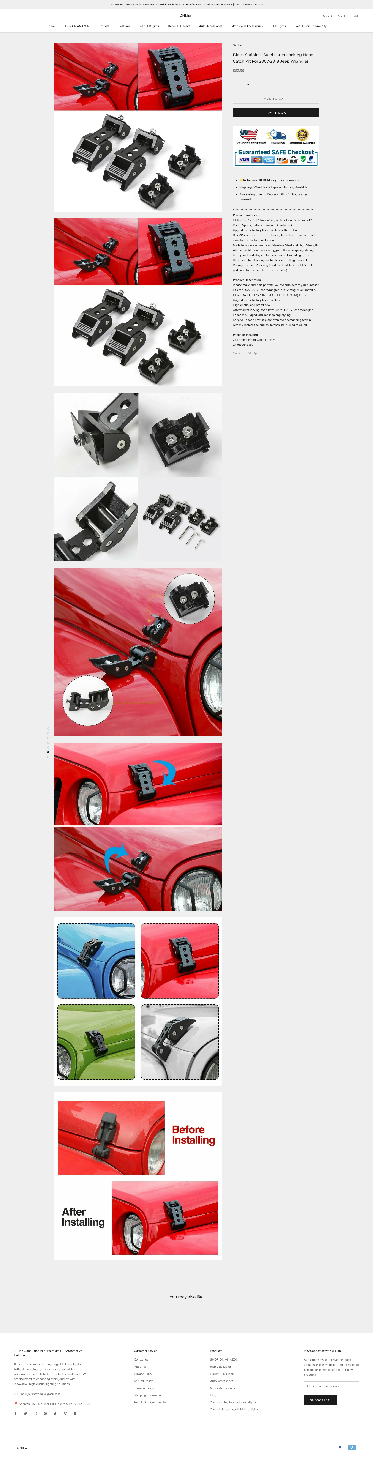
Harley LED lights (179, 26)
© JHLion (22, 1447)
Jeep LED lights (149, 26)
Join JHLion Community (311, 26)
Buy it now (276, 112)
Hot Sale (103, 26)
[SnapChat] (75, 1413)
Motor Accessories (222, 1388)
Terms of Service (145, 1388)
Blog (213, 1395)
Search (342, 16)
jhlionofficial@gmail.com (43, 1394)
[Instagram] (35, 1413)
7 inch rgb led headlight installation (234, 1402)
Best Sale (124, 26)
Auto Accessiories (210, 26)
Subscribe (320, 1400)
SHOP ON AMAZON (76, 26)
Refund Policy (143, 1381)
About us (140, 1367)
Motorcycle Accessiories (247, 26)
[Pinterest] (255, 353)
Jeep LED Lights (221, 1367)
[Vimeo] (65, 1413)
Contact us (141, 1360)
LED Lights (279, 26)
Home (50, 26)
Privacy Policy (143, 1374)
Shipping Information (148, 1395)
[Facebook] (244, 353)
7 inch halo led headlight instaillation (234, 1409)
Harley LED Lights (222, 1374)
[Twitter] (249, 353)
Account (327, 16)
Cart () (357, 15)
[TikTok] (55, 1413)
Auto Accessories (221, 1381)
